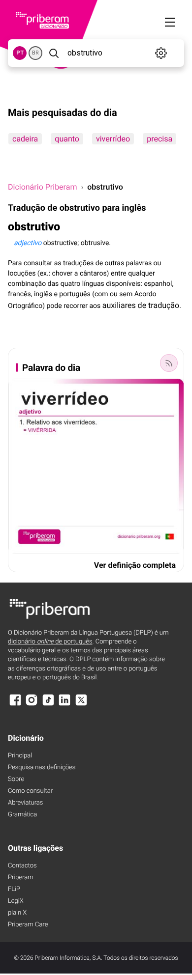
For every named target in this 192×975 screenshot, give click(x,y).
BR (35, 53)
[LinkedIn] (64, 704)
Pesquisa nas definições (41, 767)
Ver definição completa (135, 565)
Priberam (20, 877)
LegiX (16, 901)
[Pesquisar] (54, 53)
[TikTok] (48, 704)
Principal (20, 755)
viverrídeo (113, 138)
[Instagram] (31, 704)
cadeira (25, 138)
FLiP (14, 889)
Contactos (22, 865)
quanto (67, 138)
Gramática (22, 814)
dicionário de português (50, 641)
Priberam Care (28, 924)
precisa (159, 138)
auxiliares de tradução (140, 305)
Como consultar (30, 791)
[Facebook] (15, 704)
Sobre (16, 779)
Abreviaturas (25, 803)
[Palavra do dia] (169, 363)
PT (20, 53)
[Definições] (161, 53)
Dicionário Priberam (42, 187)
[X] (81, 704)
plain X (17, 913)
